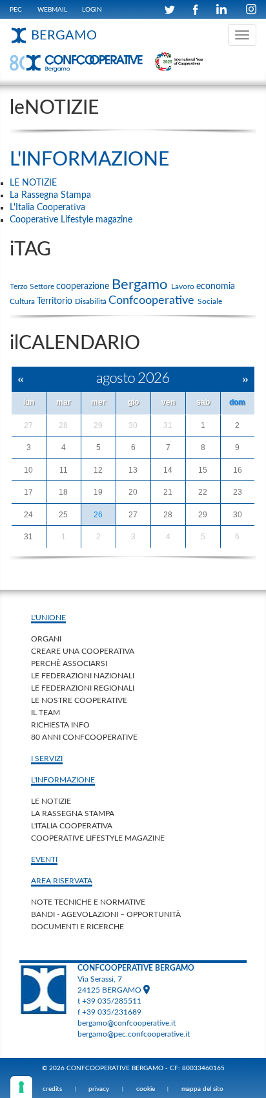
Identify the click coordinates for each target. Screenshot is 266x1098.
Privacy (98, 1089)
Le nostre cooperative (79, 700)
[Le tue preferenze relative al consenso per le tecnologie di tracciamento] (21, 1087)
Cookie (145, 1089)
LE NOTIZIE (51, 801)
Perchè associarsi (69, 663)
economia (215, 286)
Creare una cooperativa (82, 651)
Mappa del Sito (202, 1089)
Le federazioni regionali (82, 688)
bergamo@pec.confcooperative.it (133, 1034)
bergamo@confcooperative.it (126, 1023)
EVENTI (44, 859)
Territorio (56, 301)
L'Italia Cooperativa (71, 826)
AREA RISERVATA (61, 881)
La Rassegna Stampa (72, 813)
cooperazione (84, 286)
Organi (46, 639)
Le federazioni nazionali (82, 676)
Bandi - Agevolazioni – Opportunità (106, 914)
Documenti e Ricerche (77, 927)
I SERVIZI (47, 758)
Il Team (45, 712)
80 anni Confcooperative (84, 737)
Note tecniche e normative (88, 902)
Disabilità (91, 301)
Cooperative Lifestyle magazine (98, 838)
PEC (16, 9)
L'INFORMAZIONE (89, 159)
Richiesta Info (60, 725)
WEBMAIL (52, 9)
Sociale (210, 301)
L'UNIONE (48, 617)
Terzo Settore (33, 286)
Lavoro (183, 286)
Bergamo (141, 284)
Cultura (23, 301)
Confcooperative (153, 301)
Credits (52, 1089)
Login (92, 9)
